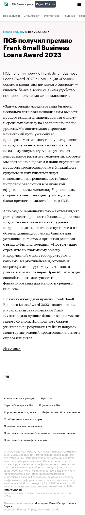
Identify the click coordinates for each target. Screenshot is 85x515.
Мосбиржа (41, 503)
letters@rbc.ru (13, 489)
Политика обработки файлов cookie (26, 440)
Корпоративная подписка (20, 412)
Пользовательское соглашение (23, 426)
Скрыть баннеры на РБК (18, 405)
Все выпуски (11, 15)
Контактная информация (19, 398)
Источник (12, 349)
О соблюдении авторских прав (23, 419)
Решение (69, 15)
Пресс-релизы (13, 31)
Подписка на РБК (49, 405)
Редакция (46, 398)
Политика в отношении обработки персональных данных (39, 433)
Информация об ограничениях (61, 412)
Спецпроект (32, 15)
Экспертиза (52, 15)
